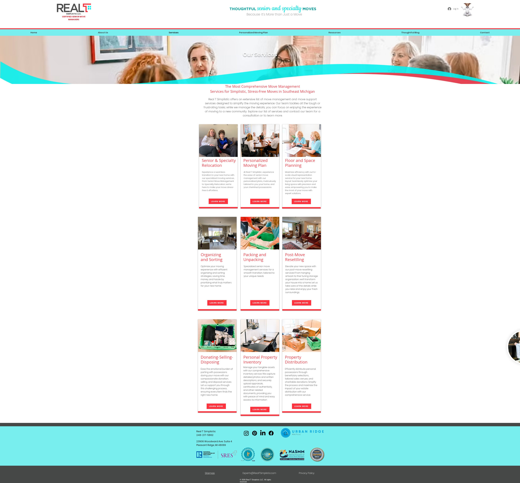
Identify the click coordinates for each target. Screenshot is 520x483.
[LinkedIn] (263, 433)
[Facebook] (271, 433)
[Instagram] (246, 433)
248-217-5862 (204, 435)
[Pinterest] (254, 433)
